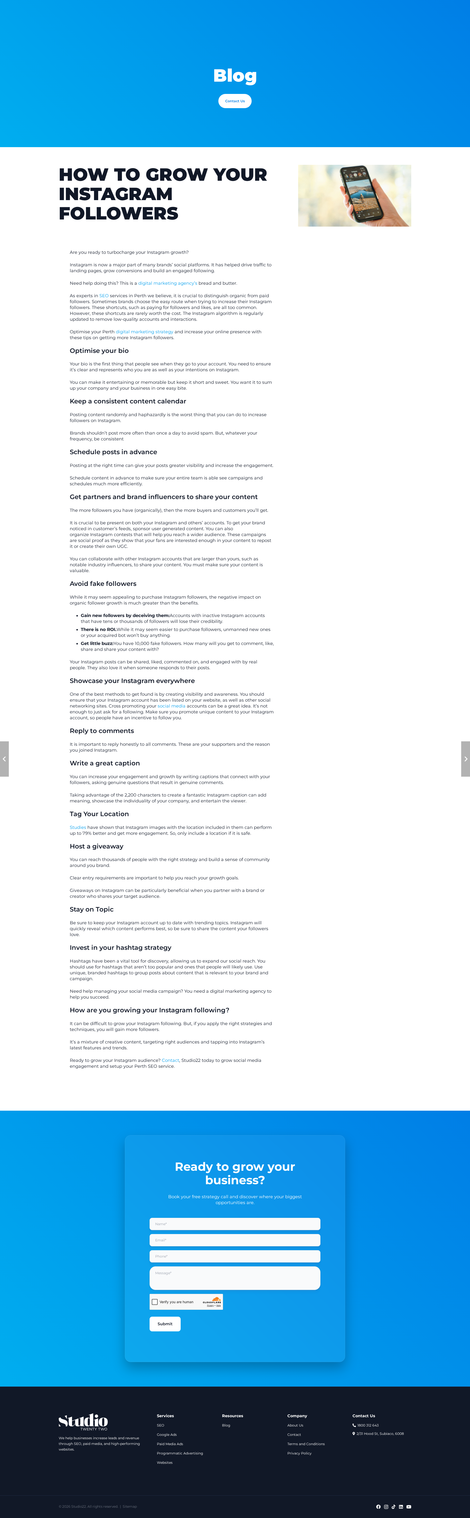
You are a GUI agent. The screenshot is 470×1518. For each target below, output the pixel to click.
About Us (295, 1425)
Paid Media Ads (170, 1444)
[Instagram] (386, 1507)
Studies (78, 827)
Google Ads (167, 1434)
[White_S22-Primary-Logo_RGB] (83, 1421)
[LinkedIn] (401, 1507)
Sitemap (130, 1506)
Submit (165, 1324)
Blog (226, 1425)
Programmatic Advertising (180, 1453)
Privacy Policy (299, 1453)
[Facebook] (378, 1507)
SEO (104, 295)
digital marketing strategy (144, 331)
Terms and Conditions (306, 1444)
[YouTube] (408, 1507)
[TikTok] (394, 1507)
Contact (170, 1060)
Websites (165, 1462)
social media (172, 706)
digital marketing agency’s (168, 283)
